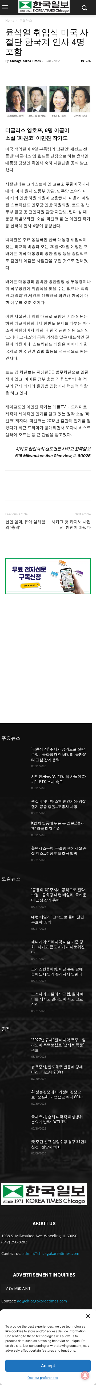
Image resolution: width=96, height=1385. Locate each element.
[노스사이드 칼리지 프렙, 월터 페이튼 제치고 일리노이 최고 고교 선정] (14, 1000)
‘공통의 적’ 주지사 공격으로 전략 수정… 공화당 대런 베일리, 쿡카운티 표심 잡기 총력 (58, 754)
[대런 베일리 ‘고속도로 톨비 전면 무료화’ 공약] (14, 923)
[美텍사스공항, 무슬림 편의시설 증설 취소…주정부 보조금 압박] (14, 855)
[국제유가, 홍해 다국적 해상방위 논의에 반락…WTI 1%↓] (14, 1123)
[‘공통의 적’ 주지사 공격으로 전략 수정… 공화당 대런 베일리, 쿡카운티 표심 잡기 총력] (14, 756)
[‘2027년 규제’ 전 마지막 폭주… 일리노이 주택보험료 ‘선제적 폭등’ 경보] (14, 1046)
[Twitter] (23, 73)
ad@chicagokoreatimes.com (42, 1301)
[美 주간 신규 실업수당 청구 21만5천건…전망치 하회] (14, 1148)
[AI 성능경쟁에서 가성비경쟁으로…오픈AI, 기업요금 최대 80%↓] (14, 1098)
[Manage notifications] (85, 1375)
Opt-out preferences (42, 1378)
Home (9, 20)
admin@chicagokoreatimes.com (50, 1253)
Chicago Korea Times (25, 61)
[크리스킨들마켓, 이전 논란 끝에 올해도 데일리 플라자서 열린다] (14, 976)
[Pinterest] (35, 73)
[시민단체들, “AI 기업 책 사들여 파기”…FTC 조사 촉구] (14, 783)
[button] (88, 1316)
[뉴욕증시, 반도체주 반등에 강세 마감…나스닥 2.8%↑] (14, 1073)
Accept (48, 1365)
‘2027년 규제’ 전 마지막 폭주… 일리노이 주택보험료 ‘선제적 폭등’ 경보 (58, 1045)
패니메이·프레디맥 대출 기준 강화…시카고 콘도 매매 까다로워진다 (58, 947)
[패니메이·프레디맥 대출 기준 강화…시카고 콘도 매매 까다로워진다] (14, 948)
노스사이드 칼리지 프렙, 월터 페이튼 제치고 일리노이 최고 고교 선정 (57, 999)
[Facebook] (10, 73)
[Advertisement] (48, 658)
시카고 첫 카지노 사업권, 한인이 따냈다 (71, 524)
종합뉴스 (25, 20)
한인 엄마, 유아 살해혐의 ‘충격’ (25, 524)
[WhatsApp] (47, 73)
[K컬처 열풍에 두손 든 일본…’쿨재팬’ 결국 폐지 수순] (14, 830)
